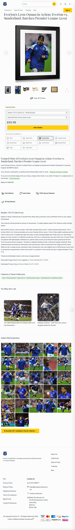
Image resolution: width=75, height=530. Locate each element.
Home (3, 277)
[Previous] (6, 53)
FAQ (4, 479)
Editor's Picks (18, 10)
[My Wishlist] (61, 4)
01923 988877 (34, 483)
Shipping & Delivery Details (59, 172)
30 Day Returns (14, 178)
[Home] (11, 4)
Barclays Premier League (33, 277)
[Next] (69, 53)
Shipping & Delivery (9, 491)
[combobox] (37, 4)
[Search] (54, 4)
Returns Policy (8, 487)
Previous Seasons (11, 277)
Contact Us (31, 479)
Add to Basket (38, 127)
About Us (54, 454)
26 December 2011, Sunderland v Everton (51, 277)
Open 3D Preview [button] (39, 98)
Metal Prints (7, 499)
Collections (8, 10)
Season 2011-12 (21, 277)
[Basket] (65, 4)
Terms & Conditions (10, 495)
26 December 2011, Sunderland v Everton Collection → (20, 431)
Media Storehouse (26, 519)
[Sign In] (70, 4)
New (34, 10)
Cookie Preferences (10, 503)
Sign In (68, 10)
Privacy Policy (7, 483)
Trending (28, 10)
